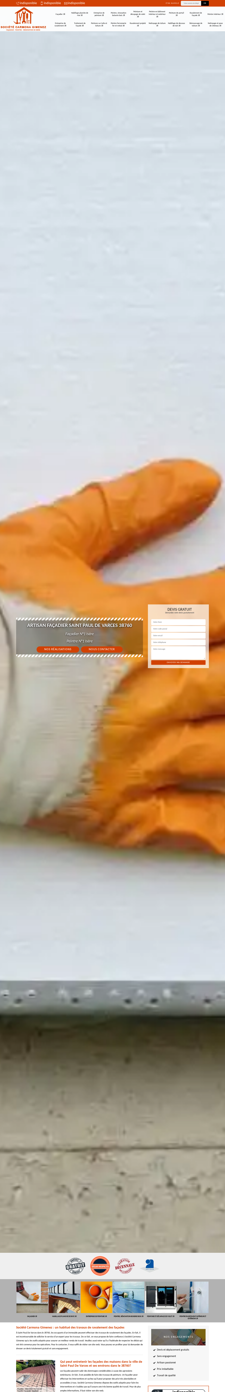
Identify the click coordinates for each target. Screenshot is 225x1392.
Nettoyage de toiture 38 (157, 24)
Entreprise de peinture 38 (99, 14)
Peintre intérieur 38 (215, 14)
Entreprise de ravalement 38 (60, 24)
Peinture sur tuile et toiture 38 (99, 24)
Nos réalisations (57, 649)
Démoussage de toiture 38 (195, 24)
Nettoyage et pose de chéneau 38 (215, 24)
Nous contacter (102, 649)
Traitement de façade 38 (79, 24)
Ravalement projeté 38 (138, 24)
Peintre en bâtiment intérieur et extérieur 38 (157, 14)
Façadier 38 (60, 14)
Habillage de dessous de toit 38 (176, 24)
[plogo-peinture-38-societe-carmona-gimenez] (23, 19)
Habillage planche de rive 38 (79, 14)
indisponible (28, 3)
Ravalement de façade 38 (196, 14)
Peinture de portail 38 (176, 14)
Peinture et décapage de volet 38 (137, 14)
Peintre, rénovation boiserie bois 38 (118, 14)
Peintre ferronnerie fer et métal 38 (118, 24)
